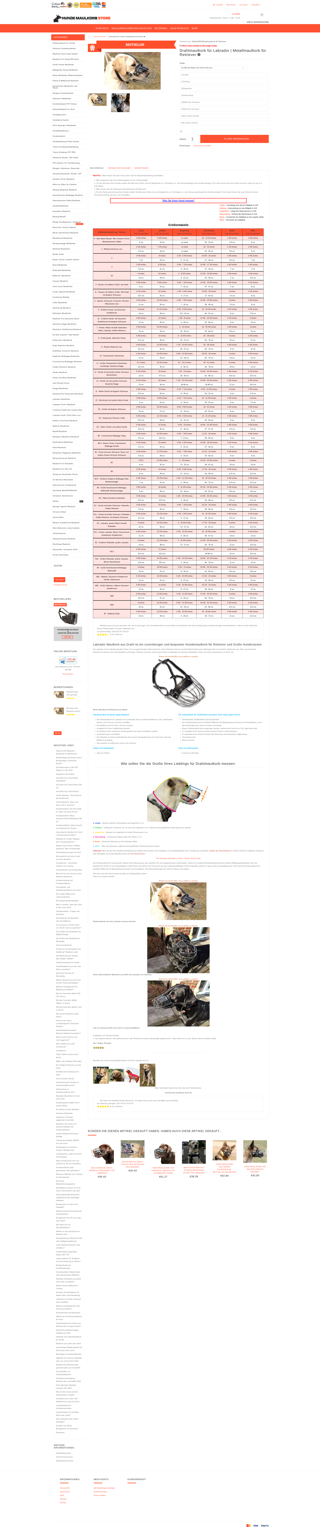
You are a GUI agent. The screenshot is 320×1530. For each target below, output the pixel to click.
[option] (98, 99)
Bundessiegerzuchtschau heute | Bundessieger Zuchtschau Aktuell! (69, 760)
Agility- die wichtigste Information (69, 1061)
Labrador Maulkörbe (100, 36)
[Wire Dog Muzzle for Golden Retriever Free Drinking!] (132, 1149)
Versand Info (65, 1488)
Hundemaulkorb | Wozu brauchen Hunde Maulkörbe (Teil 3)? (69, 818)
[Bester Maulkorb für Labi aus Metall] (178, 1003)
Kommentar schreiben (202, 146)
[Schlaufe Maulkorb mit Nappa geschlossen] (101, 1075)
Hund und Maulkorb (64, 945)
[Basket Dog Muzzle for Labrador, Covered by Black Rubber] (163, 1152)
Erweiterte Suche (60, 585)
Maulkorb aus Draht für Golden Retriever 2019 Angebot (132, 1164)
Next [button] (267, 1148)
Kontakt (236, 14)
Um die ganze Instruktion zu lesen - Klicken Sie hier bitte (178, 858)
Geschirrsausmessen (64, 1457)
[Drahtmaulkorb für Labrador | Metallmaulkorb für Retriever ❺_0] (98, 99)
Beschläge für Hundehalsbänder (69, 1354)
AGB (62, 1495)
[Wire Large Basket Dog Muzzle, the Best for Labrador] (102, 1152)
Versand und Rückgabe (119, 168)
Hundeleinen (61, 1051)
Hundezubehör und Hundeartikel (69, 870)
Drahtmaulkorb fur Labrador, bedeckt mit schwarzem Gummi (163, 1170)
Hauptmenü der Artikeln (65, 774)
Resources (60, 1432)
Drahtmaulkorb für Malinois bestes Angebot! (255, 1169)
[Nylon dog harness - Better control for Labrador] (194, 1152)
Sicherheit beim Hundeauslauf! (68, 1313)
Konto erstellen (100, 1495)
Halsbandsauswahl (63, 1453)
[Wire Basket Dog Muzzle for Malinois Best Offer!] (255, 1151)
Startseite (89, 36)
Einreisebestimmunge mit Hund (68, 852)
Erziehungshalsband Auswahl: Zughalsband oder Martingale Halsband (68, 1197)
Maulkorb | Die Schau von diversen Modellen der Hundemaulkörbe (66, 1127)
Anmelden (256, 5)
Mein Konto (231, 5)
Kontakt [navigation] (219, 5)
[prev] (86, 59)
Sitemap (63, 1499)
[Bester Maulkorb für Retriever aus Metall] (178, 683)
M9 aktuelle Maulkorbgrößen (67, 901)
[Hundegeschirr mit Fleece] (116, 1075)
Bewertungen (141, 168)
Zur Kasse (244, 5)
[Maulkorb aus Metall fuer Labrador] (178, 901)
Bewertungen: (185, 146)
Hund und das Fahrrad (65, 1079)
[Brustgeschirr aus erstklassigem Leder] (132, 1075)
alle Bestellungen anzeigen (104, 1488)
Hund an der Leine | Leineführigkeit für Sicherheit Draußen (67, 1023)
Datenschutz (65, 1492)
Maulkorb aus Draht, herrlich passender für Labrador (102, 1170)
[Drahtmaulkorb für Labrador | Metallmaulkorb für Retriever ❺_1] (121, 102)
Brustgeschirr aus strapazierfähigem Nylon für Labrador (194, 1170)
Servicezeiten (68, 674)
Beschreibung (97, 168)
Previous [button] (89, 1148)
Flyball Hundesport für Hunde (67, 962)
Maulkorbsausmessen (64, 1461)
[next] (270, 59)
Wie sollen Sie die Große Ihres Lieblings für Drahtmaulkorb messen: (178, 764)
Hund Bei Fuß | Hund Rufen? (67, 791)
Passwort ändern (100, 1492)
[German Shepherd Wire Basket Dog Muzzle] (224, 1150)
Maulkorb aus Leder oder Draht (68, 1343)
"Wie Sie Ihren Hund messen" (178, 200)
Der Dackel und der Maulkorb (67, 1109)
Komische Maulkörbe (64, 1113)
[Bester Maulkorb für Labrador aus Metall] (178, 950)
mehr (57, 733)
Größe (182, 63)
